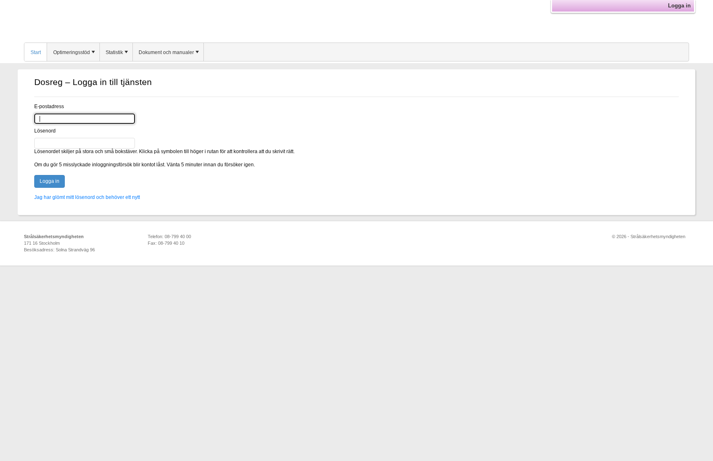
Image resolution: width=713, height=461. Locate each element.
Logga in (679, 5)
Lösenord (45, 131)
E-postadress (49, 106)
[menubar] (356, 52)
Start (36, 52)
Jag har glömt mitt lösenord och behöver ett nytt (87, 197)
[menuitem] (35, 52)
